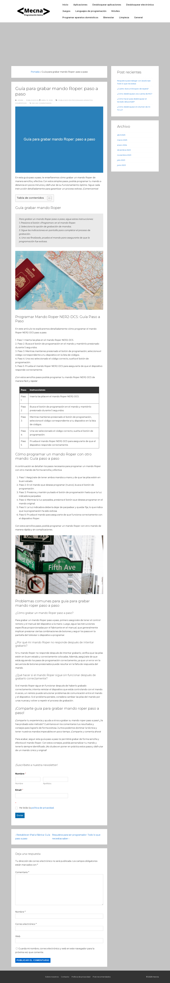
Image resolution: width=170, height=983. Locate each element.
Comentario (22, 872)
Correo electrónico (25, 924)
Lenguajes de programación (90, 11)
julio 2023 (121, 160)
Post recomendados (101, 977)
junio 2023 (121, 165)
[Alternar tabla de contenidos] (48, 198)
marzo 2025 (122, 140)
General (138, 17)
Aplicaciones (80, 4)
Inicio (65, 4)
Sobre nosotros (52, 977)
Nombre (19, 783)
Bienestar (108, 17)
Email (19, 790)
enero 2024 (122, 145)
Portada (35, 72)
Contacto (65, 977)
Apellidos (47, 783)
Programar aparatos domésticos (80, 17)
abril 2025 (121, 135)
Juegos (66, 11)
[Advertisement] (85, 42)
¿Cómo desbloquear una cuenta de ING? (134, 94)
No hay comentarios (41, 103)
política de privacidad (42, 808)
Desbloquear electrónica (140, 4)
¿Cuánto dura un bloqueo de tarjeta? (133, 89)
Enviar (20, 815)
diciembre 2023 (124, 150)
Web (17, 936)
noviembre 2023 (124, 155)
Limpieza (124, 17)
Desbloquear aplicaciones (106, 4)
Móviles (115, 11)
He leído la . (36, 808)
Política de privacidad (81, 977)
